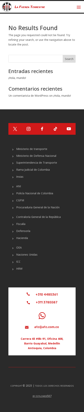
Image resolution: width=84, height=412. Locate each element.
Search (69, 59)
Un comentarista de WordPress (28, 95)
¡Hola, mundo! (17, 78)
